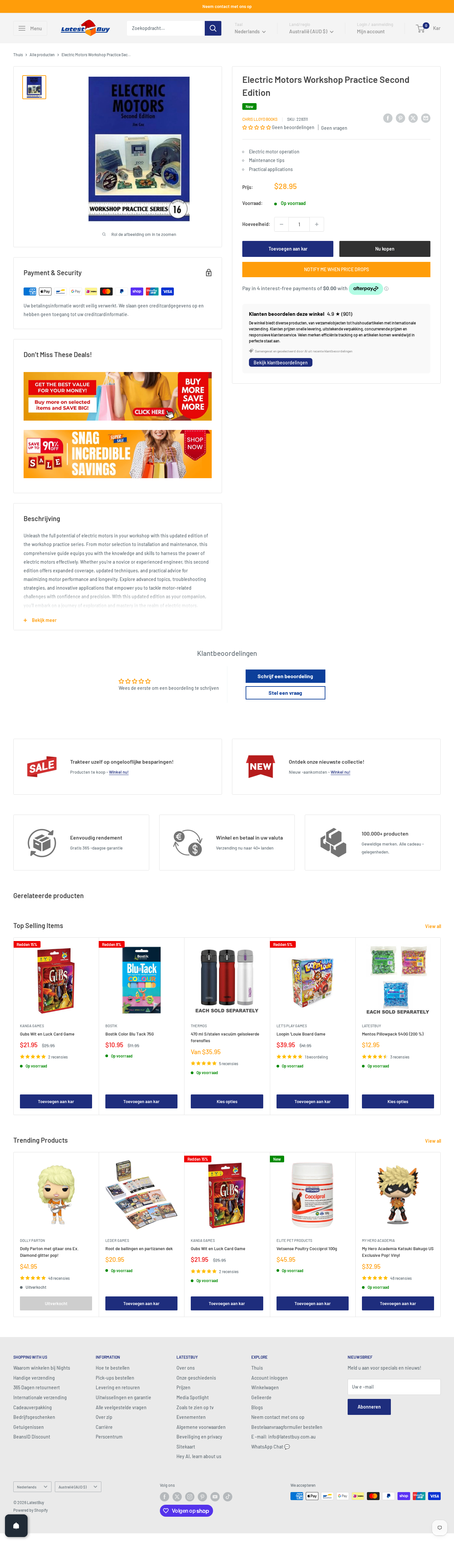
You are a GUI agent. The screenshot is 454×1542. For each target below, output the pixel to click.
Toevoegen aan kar (288, 249)
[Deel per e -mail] (425, 118)
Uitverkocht (56, 1303)
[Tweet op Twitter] (413, 118)
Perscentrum (109, 1437)
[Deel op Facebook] (388, 118)
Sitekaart (185, 1446)
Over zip (104, 1417)
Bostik (111, 1026)
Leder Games (117, 1240)
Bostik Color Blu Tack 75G (129, 1034)
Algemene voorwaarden (201, 1427)
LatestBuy (371, 1026)
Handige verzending (34, 1378)
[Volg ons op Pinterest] (202, 1496)
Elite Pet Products (294, 1240)
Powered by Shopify (30, 1510)
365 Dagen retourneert (36, 1387)
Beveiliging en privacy (199, 1437)
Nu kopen (385, 249)
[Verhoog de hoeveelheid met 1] (317, 224)
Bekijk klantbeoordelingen (281, 362)
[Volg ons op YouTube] (215, 1496)
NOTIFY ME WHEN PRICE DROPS (336, 269)
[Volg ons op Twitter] (177, 1496)
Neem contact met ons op (227, 6)
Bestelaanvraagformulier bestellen (286, 1427)
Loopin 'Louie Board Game (301, 1034)
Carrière (104, 1427)
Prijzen (183, 1387)
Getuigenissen (28, 1427)
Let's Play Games (292, 1026)
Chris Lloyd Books (260, 119)
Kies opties (227, 1101)
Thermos (199, 1026)
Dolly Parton (32, 1240)
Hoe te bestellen (113, 1368)
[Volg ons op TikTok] (227, 1496)
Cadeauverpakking (32, 1407)
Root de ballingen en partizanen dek (139, 1248)
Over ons (185, 1368)
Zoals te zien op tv (195, 1407)
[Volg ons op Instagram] (189, 1496)
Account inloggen (269, 1378)
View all (433, 926)
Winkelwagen (265, 1387)
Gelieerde (261, 1397)
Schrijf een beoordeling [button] (285, 676)
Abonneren (369, 1407)
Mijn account (371, 31)
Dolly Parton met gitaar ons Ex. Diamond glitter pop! (49, 1252)
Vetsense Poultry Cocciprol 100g (307, 1248)
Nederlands (27, 1486)
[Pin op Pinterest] (400, 118)
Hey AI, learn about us (198, 1456)
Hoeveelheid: (256, 224)
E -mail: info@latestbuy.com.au (283, 1437)
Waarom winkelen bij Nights (41, 1368)
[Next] (441, 1026)
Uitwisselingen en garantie (123, 1397)
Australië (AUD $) (72, 1486)
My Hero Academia (378, 1240)
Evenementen (191, 1417)
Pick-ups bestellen (115, 1378)
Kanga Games (32, 1026)
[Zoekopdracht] (213, 28)
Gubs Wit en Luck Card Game (47, 1034)
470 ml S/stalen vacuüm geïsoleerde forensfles (225, 1037)
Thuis (18, 54)
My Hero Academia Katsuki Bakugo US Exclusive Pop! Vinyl (398, 1252)
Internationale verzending (40, 1397)
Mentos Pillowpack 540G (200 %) (392, 1034)
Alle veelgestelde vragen (121, 1407)
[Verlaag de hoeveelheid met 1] (281, 224)
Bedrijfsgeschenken (34, 1417)
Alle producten (42, 54)
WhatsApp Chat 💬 (270, 1446)
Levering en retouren (118, 1387)
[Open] (16, 1525)
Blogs (257, 1407)
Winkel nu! (119, 772)
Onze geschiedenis (196, 1378)
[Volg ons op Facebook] (164, 1496)
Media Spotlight (192, 1397)
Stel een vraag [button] (285, 692)
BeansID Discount (31, 1437)
